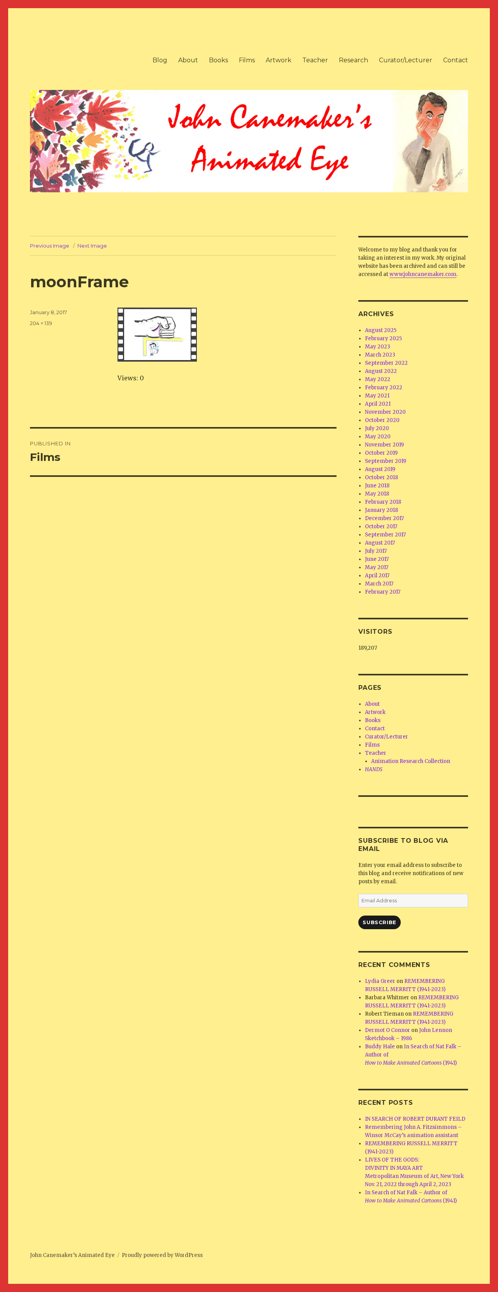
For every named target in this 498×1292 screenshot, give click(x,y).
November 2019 (384, 444)
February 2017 (382, 592)
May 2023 (377, 346)
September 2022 (386, 363)
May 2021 (377, 395)
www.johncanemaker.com (422, 274)
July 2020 (377, 428)
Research (353, 60)
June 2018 (377, 485)
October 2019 (381, 453)
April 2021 (378, 404)
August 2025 (380, 330)
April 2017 (377, 575)
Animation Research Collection (410, 761)
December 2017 (384, 518)
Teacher (315, 60)
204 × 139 (41, 323)
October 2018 (381, 477)
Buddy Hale (380, 1046)
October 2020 (382, 420)
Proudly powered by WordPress (162, 1255)
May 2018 (377, 493)
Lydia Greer (380, 981)
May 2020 (378, 436)
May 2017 (376, 567)
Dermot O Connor (387, 1030)
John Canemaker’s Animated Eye (72, 1255)
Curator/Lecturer (405, 60)
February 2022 (383, 387)
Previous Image (49, 246)
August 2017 (380, 543)
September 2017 (385, 534)
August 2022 (381, 371)
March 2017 (379, 583)
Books (218, 60)
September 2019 (385, 461)
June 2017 (377, 559)
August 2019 (380, 469)
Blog (160, 60)
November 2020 (385, 412)
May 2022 (377, 379)
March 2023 (380, 355)
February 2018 (383, 502)
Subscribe (379, 922)
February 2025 (383, 338)
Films (247, 60)
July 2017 (376, 551)
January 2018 (381, 510)
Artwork (278, 60)
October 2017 (381, 526)
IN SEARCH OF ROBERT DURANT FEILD (415, 1119)
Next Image (92, 246)
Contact (455, 60)
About (188, 60)
